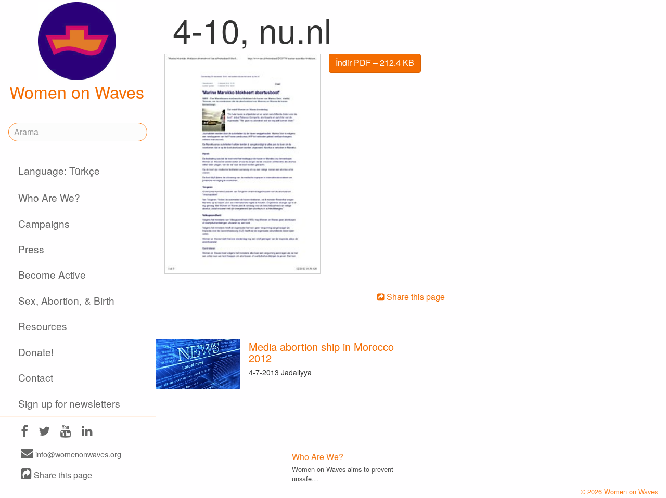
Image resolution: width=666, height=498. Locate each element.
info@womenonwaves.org (77, 454)
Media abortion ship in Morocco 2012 (321, 352)
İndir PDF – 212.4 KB (375, 63)
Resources (42, 326)
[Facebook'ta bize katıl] (24, 432)
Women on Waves (76, 91)
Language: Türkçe (59, 170)
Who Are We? (49, 197)
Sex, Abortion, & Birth (66, 300)
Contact (35, 377)
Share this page (62, 475)
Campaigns (44, 223)
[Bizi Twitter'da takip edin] (44, 432)
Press (31, 249)
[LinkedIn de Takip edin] (87, 432)
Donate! (36, 352)
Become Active (52, 274)
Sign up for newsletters (69, 403)
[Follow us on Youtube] (65, 432)
